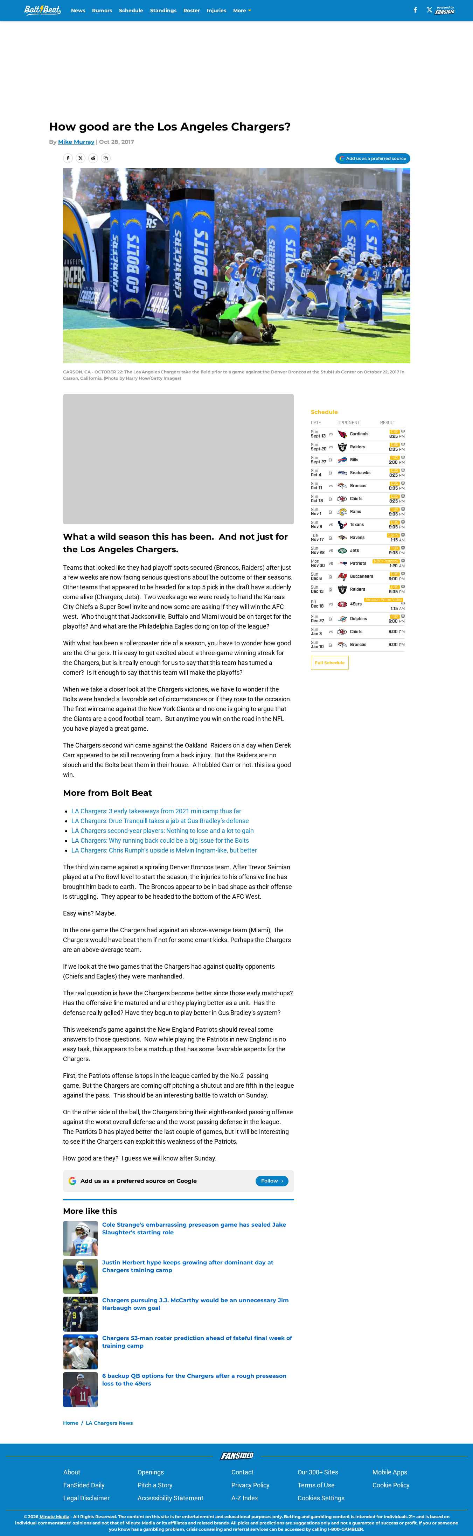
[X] (429, 10)
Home (70, 1423)
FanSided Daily (84, 1485)
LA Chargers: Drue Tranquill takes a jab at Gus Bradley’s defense (160, 821)
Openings (151, 1472)
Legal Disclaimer (86, 1498)
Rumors (102, 10)
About (71, 1472)
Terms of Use (316, 1485)
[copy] (106, 158)
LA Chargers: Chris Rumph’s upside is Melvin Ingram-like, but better (164, 850)
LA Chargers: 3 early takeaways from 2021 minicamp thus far (156, 811)
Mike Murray (76, 142)
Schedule (131, 10)
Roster (191, 10)
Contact (242, 1472)
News (78, 10)
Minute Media (54, 1516)
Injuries (216, 10)
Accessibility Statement (170, 1498)
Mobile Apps (390, 1472)
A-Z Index (244, 1498)
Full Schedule (330, 662)
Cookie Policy (391, 1485)
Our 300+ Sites (318, 1472)
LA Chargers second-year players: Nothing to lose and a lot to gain (162, 830)
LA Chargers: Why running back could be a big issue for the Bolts (160, 840)
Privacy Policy (250, 1485)
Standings (163, 10)
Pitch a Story (155, 1485)
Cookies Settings (321, 1498)
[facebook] (415, 10)
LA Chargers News (109, 1423)
